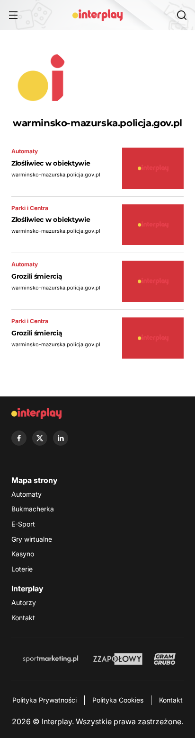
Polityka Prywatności (44, 700)
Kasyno (22, 554)
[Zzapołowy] (118, 659)
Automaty (26, 494)
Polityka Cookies (117, 700)
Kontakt (23, 618)
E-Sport (23, 524)
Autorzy (23, 602)
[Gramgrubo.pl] (165, 659)
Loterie (22, 569)
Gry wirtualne (31, 539)
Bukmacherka (32, 509)
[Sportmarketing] (50, 659)
